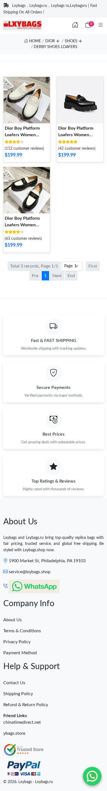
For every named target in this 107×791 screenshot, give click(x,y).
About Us (12, 620)
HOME (34, 41)
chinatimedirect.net (22, 722)
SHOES (71, 41)
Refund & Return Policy (25, 705)
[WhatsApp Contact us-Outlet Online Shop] (92, 776)
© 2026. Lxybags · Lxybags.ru (28, 782)
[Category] (101, 25)
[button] (57, 40)
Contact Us (14, 683)
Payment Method (20, 653)
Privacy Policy (16, 642)
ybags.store (14, 733)
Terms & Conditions (22, 631)
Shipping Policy (18, 694)
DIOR (50, 41)
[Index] (75, 25)
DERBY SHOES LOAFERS (55, 47)
